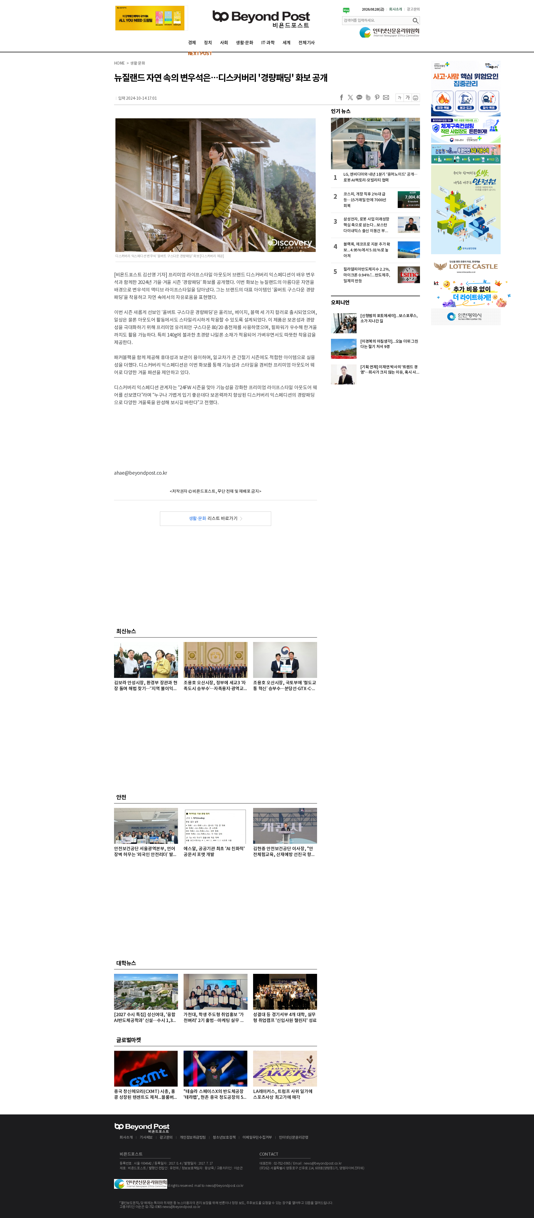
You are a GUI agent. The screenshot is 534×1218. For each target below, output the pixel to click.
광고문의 (413, 9)
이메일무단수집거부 (257, 1138)
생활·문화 (244, 42)
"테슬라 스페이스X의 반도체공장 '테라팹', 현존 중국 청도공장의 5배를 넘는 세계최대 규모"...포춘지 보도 (215, 1095)
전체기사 (306, 42)
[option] (151, 18)
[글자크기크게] (408, 98)
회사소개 (395, 9)
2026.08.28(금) (373, 9)
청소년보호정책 (224, 1138)
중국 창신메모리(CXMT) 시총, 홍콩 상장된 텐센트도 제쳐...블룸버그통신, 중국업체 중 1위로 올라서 (146, 1095)
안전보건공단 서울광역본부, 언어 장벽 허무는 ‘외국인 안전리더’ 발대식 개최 (145, 852)
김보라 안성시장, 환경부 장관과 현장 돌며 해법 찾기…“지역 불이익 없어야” (145, 686)
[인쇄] (416, 98)
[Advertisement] (215, 433)
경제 (192, 42)
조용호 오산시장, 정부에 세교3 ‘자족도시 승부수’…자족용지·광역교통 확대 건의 (215, 686)
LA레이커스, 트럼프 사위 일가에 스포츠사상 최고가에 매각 (283, 1094)
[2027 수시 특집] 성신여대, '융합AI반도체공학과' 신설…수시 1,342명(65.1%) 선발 (145, 1018)
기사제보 (146, 1138)
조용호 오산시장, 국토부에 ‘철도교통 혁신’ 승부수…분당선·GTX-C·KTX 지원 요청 (284, 686)
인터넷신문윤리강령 (293, 1138)
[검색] (415, 20)
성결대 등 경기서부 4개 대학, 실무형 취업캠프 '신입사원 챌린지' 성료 (285, 1017)
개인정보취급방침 (193, 1138)
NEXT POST (200, 54)
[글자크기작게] (399, 98)
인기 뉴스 (341, 111)
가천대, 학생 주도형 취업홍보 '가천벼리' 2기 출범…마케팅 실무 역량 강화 (214, 1018)
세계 (287, 42)
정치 (208, 42)
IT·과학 (268, 42)
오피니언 (340, 303)
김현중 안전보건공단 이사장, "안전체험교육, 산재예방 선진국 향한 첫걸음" (284, 852)
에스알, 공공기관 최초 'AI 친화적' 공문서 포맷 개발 (214, 851)
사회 (224, 42)
